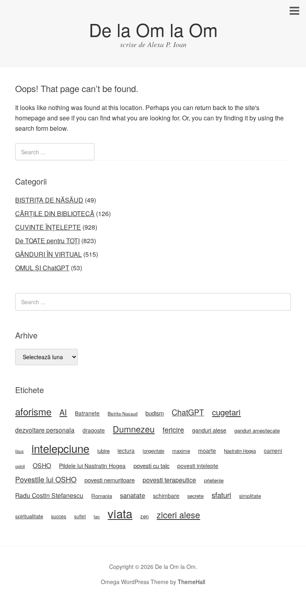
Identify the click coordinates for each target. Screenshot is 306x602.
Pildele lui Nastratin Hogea (92, 466)
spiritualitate (29, 516)
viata (120, 513)
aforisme (33, 411)
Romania (101, 496)
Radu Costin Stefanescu (49, 495)
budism (154, 413)
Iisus (19, 451)
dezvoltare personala (45, 429)
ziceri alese (178, 514)
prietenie (214, 480)
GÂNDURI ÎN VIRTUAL (48, 254)
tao (97, 516)
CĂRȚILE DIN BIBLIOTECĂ (54, 213)
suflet (80, 516)
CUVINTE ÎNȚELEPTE (48, 227)
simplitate (250, 496)
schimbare (166, 496)
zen (144, 516)
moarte (207, 450)
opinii (20, 466)
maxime (181, 450)
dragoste (93, 430)
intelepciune (60, 448)
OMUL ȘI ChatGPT (42, 267)
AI (63, 412)
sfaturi (221, 495)
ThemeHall (191, 582)
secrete (195, 496)
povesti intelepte (197, 466)
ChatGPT (188, 412)
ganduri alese (209, 430)
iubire (103, 450)
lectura (126, 450)
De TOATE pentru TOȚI (47, 240)
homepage (30, 117)
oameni (273, 450)
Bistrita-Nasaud (122, 413)
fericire (173, 430)
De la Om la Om (153, 29)
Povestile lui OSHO (45, 479)
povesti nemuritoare (109, 480)
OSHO (42, 465)
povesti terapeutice (169, 479)
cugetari (226, 412)
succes (58, 516)
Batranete (87, 413)
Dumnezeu (134, 429)
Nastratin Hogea (240, 451)
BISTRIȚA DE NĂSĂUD (49, 200)
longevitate (153, 451)
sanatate (132, 495)
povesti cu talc (151, 465)
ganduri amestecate (257, 430)
